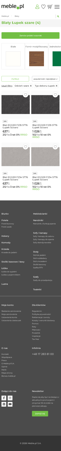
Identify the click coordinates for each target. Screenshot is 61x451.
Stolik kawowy (39, 264)
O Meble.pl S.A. (8, 363)
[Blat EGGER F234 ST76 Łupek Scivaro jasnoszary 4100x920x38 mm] (45, 157)
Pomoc (35, 323)
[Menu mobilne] (57, 7)
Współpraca (6, 357)
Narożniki (38, 220)
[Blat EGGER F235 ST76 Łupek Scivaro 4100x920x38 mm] (45, 104)
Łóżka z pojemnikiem (10, 275)
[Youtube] (10, 404)
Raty (34, 327)
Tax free (35, 339)
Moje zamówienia (9, 314)
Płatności (36, 330)
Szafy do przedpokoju (42, 280)
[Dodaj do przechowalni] (25, 94)
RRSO (23, 134)
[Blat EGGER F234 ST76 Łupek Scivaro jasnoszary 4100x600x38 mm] (15, 157)
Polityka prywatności (41, 314)
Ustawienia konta (9, 317)
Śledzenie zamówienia (11, 311)
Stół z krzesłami (40, 261)
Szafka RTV (38, 267)
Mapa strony (7, 373)
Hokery (5, 236)
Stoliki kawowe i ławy (12, 261)
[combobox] (46, 79)
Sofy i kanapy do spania (43, 239)
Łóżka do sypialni (9, 271)
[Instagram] (10, 398)
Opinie (4, 366)
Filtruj (15, 79)
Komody (6, 242)
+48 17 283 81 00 (43, 354)
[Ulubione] (43, 6)
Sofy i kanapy (40, 233)
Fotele (4, 220)
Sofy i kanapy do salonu (43, 236)
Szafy (36, 277)
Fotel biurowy (7, 224)
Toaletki (37, 289)
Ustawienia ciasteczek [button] (11, 320)
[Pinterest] (3, 404)
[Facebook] (3, 398)
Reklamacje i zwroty (41, 317)
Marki (3, 370)
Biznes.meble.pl (8, 376)
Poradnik (36, 333)
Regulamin (37, 311)
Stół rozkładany (40, 258)
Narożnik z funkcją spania (44, 224)
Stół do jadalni (39, 255)
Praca (4, 360)
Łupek (45, 85)
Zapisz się (40, 414)
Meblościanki (40, 213)
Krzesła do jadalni (9, 252)
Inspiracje (36, 336)
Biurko (5, 213)
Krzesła (5, 249)
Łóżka (4, 268)
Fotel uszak (6, 227)
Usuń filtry (6, 85)
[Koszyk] (50, 6)
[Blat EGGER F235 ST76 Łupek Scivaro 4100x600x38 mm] (15, 104)
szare (22, 85)
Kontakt (5, 354)
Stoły (35, 251)
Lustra (4, 284)
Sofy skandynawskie (42, 242)
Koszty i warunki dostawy (43, 320)
